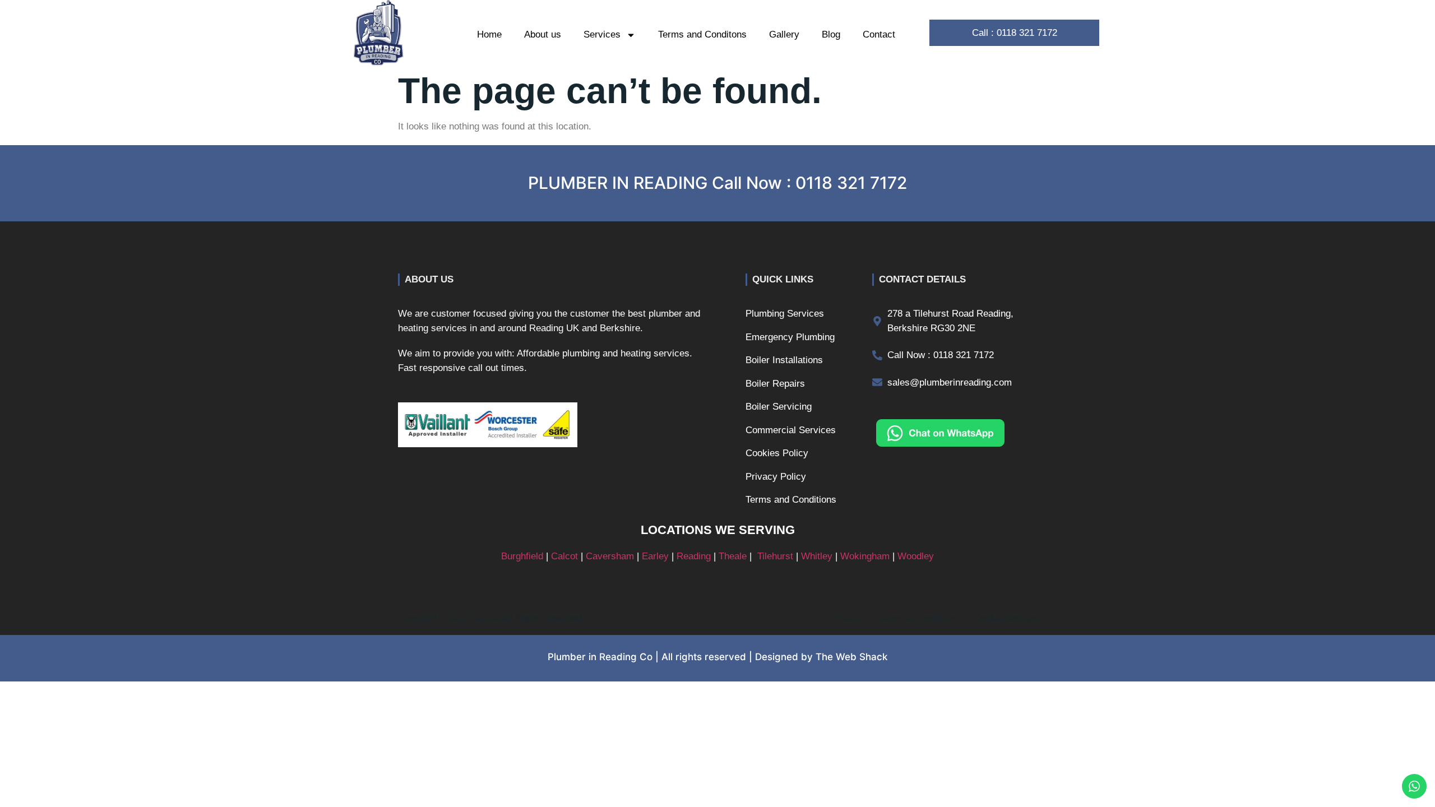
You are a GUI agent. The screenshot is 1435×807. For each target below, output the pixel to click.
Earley (655, 556)
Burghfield (522, 556)
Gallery (784, 34)
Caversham (610, 556)
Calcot (564, 556)
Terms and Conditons (702, 34)
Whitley (816, 556)
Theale (733, 556)
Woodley (915, 556)
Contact (879, 34)
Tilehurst (775, 556)
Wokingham (865, 556)
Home (489, 34)
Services (602, 34)
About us (542, 34)
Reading (694, 556)
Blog (831, 34)
